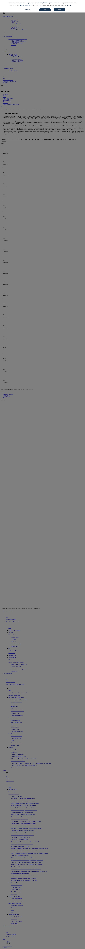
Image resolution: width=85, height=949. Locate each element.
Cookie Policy (69, 5)
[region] (42, 6)
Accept (59, 9)
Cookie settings (28, 9)
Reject (45, 9)
